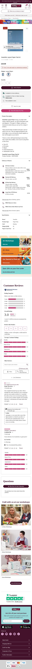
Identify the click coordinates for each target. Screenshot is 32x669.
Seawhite (15, 219)
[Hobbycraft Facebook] (2, 634)
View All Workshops (16, 583)
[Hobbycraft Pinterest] (14, 634)
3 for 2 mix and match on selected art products (15, 67)
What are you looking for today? (17, 11)
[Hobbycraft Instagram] (10, 634)
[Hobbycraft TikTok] (18, 634)
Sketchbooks (16, 18)
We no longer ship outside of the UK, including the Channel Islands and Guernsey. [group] (15, 2)
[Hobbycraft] (16, 6)
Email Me (26, 621)
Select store (9, 98)
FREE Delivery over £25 (9, 15)
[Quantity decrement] (2, 83)
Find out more (5, 199)
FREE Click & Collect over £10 (21, 15)
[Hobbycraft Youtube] (6, 634)
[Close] (30, 1)
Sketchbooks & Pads (6, 18)
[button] (16, 40)
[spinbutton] (6, 83)
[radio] (3, 74)
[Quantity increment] (9, 83)
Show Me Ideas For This (17, 110)
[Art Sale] (16, 22)
